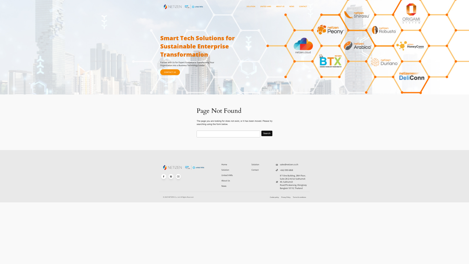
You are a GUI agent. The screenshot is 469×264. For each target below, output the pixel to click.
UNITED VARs (265, 6)
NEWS (291, 6)
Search (266, 133)
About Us (280, 6)
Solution (251, 6)
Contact (303, 6)
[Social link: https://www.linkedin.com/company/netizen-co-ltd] (172, 176)
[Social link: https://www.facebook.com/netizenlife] (165, 176)
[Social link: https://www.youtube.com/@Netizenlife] (179, 176)
